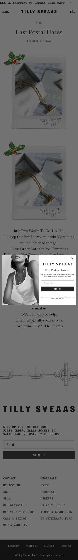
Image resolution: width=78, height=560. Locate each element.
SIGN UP (57, 289)
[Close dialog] (72, 258)
